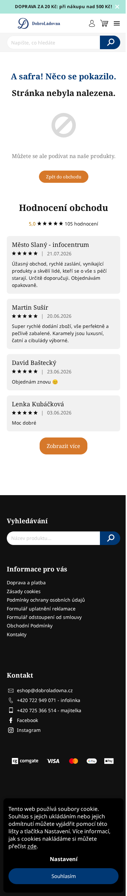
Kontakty (16, 634)
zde (32, 846)
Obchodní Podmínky (29, 625)
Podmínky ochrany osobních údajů (46, 600)
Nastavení (64, 859)
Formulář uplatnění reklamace (41, 608)
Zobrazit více (63, 446)
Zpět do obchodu (63, 177)
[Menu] (116, 23)
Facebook (27, 720)
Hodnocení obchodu (63, 207)
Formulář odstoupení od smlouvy (44, 617)
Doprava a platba (26, 582)
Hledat (110, 42)
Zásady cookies (24, 591)
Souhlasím (63, 876)
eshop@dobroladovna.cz (45, 690)
